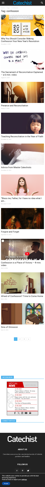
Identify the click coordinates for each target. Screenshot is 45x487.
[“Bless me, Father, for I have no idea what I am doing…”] (22, 185)
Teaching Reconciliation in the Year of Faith (22, 136)
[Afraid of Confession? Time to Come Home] (22, 283)
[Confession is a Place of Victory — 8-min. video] (22, 249)
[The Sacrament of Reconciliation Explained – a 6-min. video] (22, 59)
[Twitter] (28, 471)
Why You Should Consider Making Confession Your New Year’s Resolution (20, 40)
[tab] (14, 384)
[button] (42, 3)
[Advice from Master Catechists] (22, 154)
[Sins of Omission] (22, 313)
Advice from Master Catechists (16, 167)
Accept (6, 483)
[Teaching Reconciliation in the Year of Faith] (22, 123)
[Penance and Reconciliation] (22, 92)
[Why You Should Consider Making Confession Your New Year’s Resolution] (22, 25)
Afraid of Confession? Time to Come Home (22, 296)
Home (3, 8)
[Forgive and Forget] (22, 218)
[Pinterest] (22, 471)
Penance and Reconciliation (14, 105)
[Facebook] (17, 471)
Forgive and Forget (10, 231)
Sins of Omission (9, 327)
